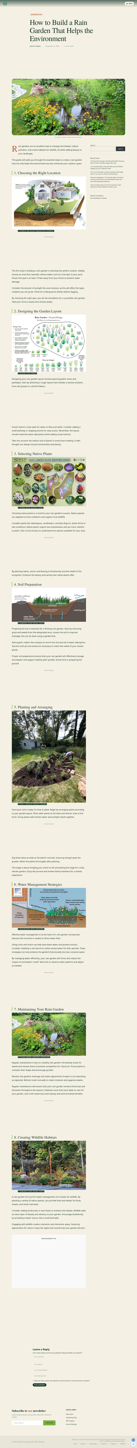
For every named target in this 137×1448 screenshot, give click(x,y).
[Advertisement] (68, 65)
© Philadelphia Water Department (31, 929)
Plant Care (69, 1414)
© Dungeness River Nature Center (31, 623)
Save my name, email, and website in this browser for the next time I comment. (62, 1381)
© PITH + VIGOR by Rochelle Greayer (32, 804)
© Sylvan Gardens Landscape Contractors (34, 1057)
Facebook (113, 1444)
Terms (75, 1444)
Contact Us (104, 1444)
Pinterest (122, 1444)
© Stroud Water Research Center (30, 507)
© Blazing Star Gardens (27, 373)
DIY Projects (70, 1421)
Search (92, 145)
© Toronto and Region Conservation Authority (36, 231)
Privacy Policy (93, 1444)
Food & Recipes (71, 1424)
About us (83, 1444)
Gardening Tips (36, 14)
